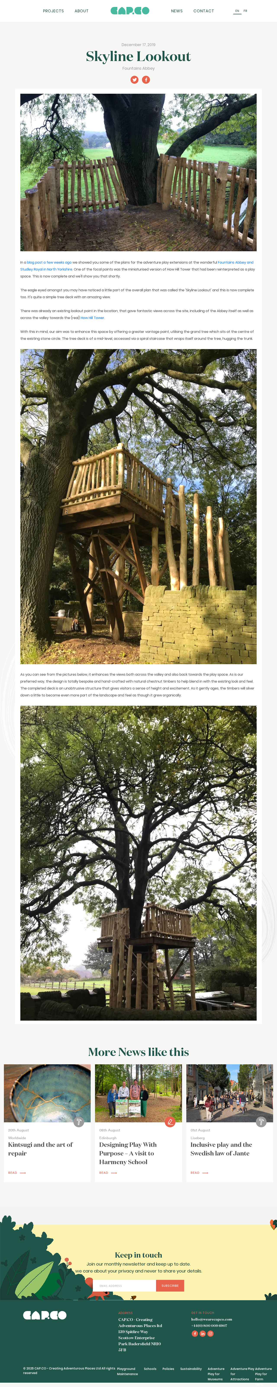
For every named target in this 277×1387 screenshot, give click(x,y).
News (177, 11)
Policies (168, 1369)
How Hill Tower (92, 317)
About (82, 11)
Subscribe (170, 1286)
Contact (203, 11)
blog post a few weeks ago (49, 262)
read (13, 1173)
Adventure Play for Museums (216, 1374)
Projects (53, 11)
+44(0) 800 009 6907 (209, 1326)
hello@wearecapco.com (211, 1319)
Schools (150, 1369)
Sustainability (191, 1369)
